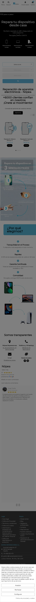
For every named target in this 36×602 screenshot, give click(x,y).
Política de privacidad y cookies (25, 598)
